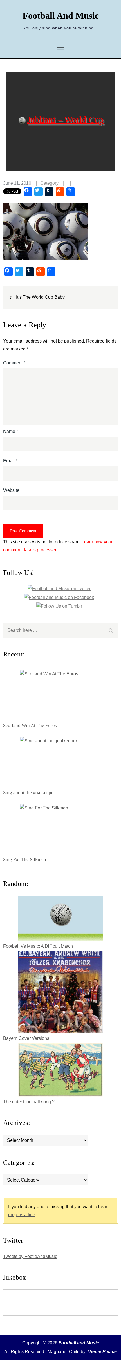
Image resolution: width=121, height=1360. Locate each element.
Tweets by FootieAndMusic (30, 1256)
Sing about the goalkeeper (29, 792)
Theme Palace (102, 1351)
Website (11, 490)
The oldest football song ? (29, 1101)
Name (10, 431)
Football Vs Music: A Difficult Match (38, 946)
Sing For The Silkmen (24, 859)
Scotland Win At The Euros (30, 725)
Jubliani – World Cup (65, 119)
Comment (14, 362)
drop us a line (21, 1214)
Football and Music (61, 15)
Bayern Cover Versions (26, 1038)
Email (10, 460)
